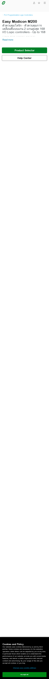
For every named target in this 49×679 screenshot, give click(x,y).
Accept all (24, 674)
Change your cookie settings (24, 668)
